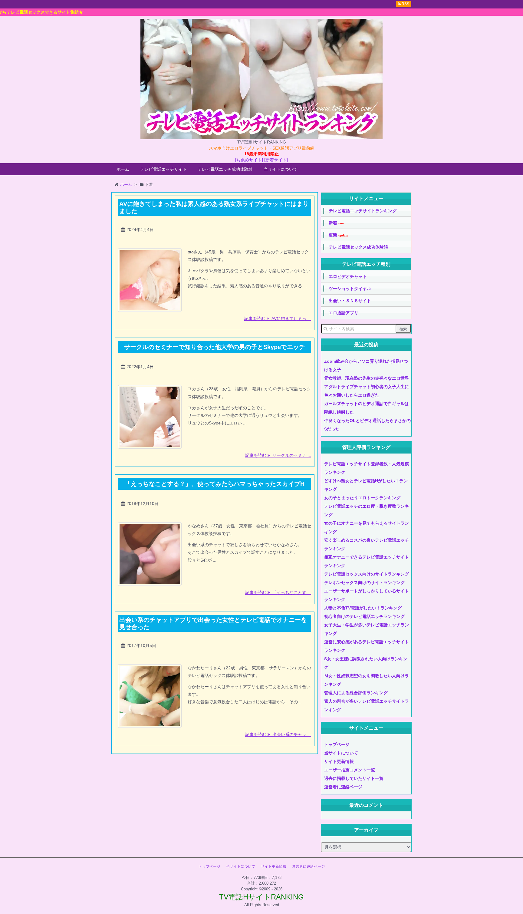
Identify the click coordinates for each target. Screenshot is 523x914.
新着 (336, 223)
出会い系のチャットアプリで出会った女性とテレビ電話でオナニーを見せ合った (213, 623)
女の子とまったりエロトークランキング (362, 497)
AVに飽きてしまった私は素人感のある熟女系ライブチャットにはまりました (214, 207)
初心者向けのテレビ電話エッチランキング (364, 616)
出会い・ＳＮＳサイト (350, 301)
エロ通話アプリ (343, 313)
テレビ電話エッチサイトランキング (362, 211)
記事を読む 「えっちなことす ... (278, 592)
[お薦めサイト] (249, 159)
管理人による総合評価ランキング (356, 692)
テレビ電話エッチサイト (163, 169)
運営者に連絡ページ (343, 786)
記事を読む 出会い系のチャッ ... (278, 734)
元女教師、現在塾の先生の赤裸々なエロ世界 (366, 378)
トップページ (337, 744)
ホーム (123, 169)
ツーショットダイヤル (350, 288)
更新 (338, 235)
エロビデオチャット (348, 276)
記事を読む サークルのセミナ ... (278, 455)
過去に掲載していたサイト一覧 (353, 778)
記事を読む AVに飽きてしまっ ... (277, 318)
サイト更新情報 (339, 761)
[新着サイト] (276, 159)
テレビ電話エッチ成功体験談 (225, 169)
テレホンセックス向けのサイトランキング (364, 582)
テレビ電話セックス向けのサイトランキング (366, 574)
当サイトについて (281, 169)
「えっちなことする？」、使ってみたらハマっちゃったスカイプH (214, 483)
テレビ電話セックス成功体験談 (358, 247)
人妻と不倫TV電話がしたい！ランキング (363, 607)
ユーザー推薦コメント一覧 (349, 769)
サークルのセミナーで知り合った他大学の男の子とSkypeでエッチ (214, 347)
